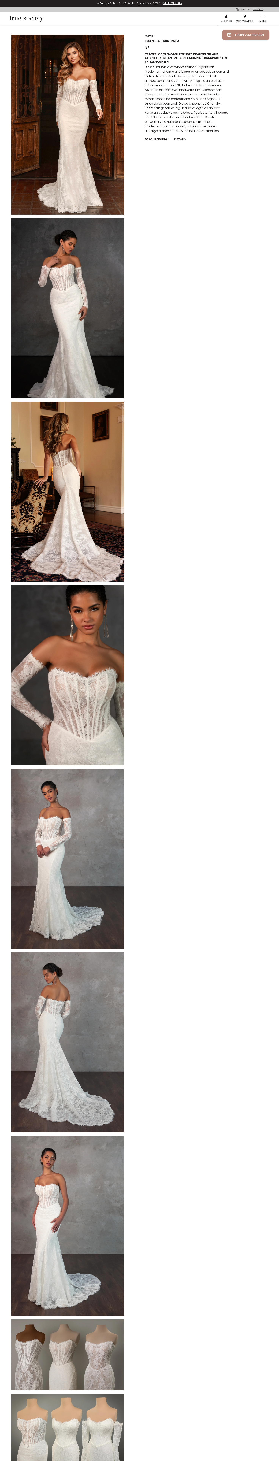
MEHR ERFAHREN (172, 3)
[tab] (157, 139)
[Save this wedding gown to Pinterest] (147, 47)
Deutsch (258, 9)
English (246, 9)
